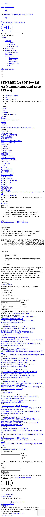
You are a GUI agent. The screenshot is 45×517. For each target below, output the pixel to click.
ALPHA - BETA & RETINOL (11, 141)
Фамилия (24, 305)
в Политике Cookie (18, 513)
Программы (13, 46)
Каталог (8, 41)
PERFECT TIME (7, 175)
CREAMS (4, 154)
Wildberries (24, 222)
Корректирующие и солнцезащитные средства (17, 127)
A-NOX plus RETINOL (9, 135)
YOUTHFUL (5, 190)
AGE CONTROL (7, 131)
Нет (4, 37)
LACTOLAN (5, 163)
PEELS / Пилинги (7, 173)
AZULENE (5, 144)
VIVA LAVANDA (7, 188)
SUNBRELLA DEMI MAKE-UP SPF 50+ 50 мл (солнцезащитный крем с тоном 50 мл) (17, 365)
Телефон (24, 307)
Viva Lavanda (9, 48)
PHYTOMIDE (6, 177)
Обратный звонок (7, 69)
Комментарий (24, 300)
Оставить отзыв (6, 284)
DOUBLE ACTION (8, 158)
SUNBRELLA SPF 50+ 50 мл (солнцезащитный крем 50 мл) (22, 355)
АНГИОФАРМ (6, 133)
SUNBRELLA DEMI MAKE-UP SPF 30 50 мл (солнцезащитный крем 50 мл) (17, 333)
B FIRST (4, 146)
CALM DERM (6, 152)
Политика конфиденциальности (12, 502)
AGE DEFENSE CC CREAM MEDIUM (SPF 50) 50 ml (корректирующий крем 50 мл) (20, 412)
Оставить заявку (7, 392)
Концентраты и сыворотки (10, 120)
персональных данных (21, 313)
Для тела (4, 125)
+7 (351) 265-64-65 (7, 494)
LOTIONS (4, 165)
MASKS (4, 167)
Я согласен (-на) (6, 515)
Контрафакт (13, 61)
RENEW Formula (7, 178)
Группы (12, 44)
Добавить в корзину (8, 222)
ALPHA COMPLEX (8, 143)
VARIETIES (5, 184)
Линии (11, 43)
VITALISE (4, 186)
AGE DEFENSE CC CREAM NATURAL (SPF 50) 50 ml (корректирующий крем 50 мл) (20, 344)
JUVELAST (5, 161)
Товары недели (10, 50)
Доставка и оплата (11, 52)
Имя (22, 302)
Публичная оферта (7, 504)
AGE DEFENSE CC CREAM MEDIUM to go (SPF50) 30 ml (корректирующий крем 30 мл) (22, 388)
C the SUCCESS (6, 150)
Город (23, 458)
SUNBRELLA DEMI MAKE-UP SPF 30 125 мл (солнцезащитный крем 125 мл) (17, 321)
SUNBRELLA (6, 182)
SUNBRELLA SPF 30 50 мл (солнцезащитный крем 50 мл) (22, 434)
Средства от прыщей (8, 114)
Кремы (3, 108)
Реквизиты (13, 60)
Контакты (8, 54)
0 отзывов (4, 203)
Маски (3, 122)
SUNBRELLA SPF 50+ (9, 180)
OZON (17, 222)
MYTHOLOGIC (6, 171)
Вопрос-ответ (14, 63)
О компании (9, 56)
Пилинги (4, 116)
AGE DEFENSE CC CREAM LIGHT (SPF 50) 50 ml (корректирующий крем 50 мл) (19, 424)
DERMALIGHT (6, 156)
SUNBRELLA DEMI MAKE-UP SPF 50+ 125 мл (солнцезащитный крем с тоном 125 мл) (18, 376)
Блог (11, 65)
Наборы (3, 124)
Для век (3, 118)
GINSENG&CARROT (9, 160)
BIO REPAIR (5, 148)
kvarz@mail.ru (6, 496)
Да (2, 37)
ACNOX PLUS (6, 139)
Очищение (4, 112)
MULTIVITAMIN (7, 169)
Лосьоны (4, 110)
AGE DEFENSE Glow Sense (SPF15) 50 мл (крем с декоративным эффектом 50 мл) (19, 401)
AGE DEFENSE (6, 137)
